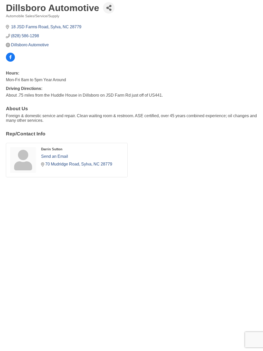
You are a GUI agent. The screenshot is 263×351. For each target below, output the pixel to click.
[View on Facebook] (10, 60)
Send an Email (54, 156)
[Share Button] (109, 8)
